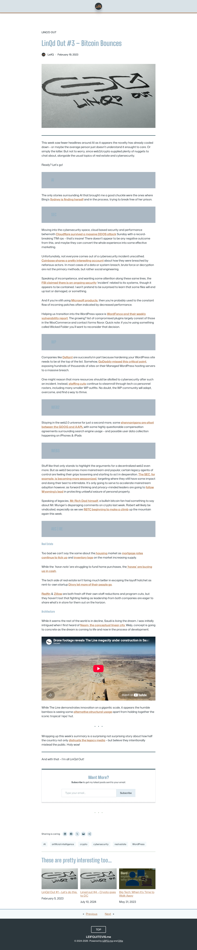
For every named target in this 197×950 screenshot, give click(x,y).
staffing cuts (77, 384)
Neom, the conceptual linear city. (102, 625)
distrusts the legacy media (87, 740)
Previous (91, 914)
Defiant (67, 357)
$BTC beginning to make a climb (106, 509)
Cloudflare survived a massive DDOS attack (86, 234)
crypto (83, 844)
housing (101, 553)
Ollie (120, 940)
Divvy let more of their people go (90, 585)
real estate (120, 844)
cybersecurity (101, 844)
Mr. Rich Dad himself (84, 501)
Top (98, 929)
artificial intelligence (63, 844)
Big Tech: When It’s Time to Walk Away (136, 893)
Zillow (58, 594)
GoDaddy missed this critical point (122, 361)
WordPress (138, 844)
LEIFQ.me (107, 940)
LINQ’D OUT (49, 32)
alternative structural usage (93, 712)
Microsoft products (84, 300)
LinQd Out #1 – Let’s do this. (59, 892)
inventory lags (83, 557)
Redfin (46, 594)
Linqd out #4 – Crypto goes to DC (98, 893)
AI (44, 844)
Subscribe (126, 793)
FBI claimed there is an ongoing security (69, 283)
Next (108, 914)
